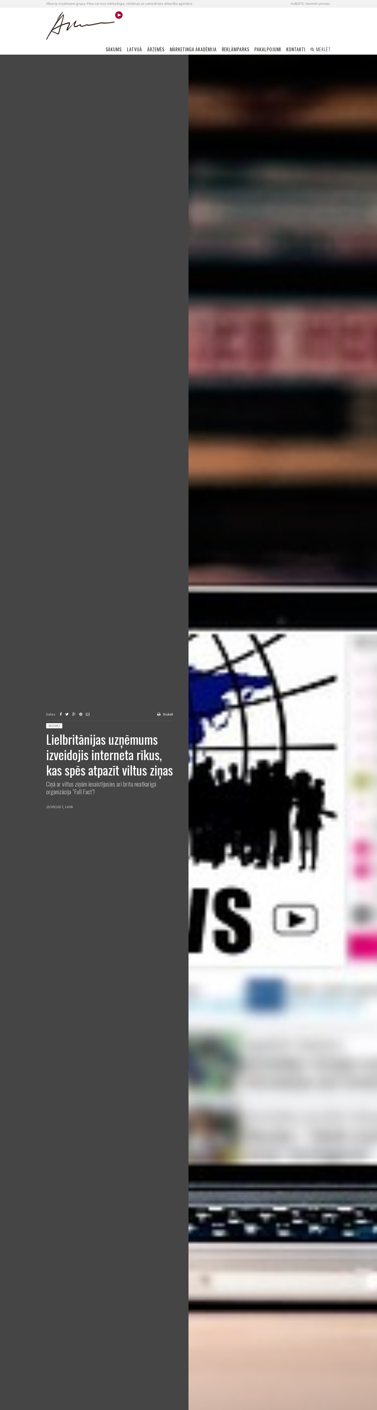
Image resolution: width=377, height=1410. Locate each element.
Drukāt (168, 714)
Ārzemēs (54, 726)
